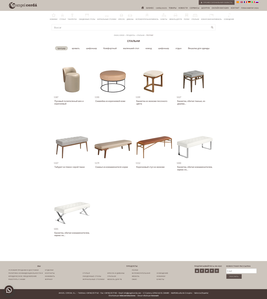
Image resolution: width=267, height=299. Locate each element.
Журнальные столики (93, 279)
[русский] (257, 2)
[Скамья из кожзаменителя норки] (113, 160)
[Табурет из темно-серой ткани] (72, 160)
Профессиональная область (217, 2)
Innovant (155, 296)
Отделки (49, 270)
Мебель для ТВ (114, 279)
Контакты (50, 273)
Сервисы (194, 8)
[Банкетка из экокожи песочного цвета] (154, 94)
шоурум (205, 8)
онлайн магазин (220, 8)
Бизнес (150, 8)
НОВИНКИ (161, 276)
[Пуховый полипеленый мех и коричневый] (72, 94)
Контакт (235, 8)
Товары (172, 8)
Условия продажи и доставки (23, 270)
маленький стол (131, 48)
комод (149, 48)
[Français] (245, 2)
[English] (241, 2)
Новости (183, 8)
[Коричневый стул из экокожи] (154, 160)
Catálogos (161, 8)
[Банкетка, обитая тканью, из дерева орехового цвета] (195, 94)
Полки (135, 270)
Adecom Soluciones (128, 296)
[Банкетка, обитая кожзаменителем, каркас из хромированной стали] (195, 160)
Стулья (86, 273)
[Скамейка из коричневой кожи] (113, 94)
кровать (76, 48)
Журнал (49, 279)
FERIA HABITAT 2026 (250, 8)
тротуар (61, 48)
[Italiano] (253, 2)
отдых (179, 48)
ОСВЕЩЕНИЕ (162, 273)
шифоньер (91, 48)
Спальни (111, 276)
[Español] (237, 2)
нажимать (50, 276)
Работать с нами (16, 279)
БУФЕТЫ (160, 279)
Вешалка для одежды (199, 48)
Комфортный (110, 48)
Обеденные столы (92, 276)
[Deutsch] (249, 2)
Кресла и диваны (116, 273)
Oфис (134, 279)
